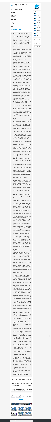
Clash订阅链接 (15, 10)
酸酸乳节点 (35, 46)
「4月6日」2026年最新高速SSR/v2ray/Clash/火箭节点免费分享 (39, 20)
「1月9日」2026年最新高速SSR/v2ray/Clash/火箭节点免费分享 (39, 28)
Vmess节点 (25, 395)
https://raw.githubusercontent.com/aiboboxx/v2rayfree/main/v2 (16, 29)
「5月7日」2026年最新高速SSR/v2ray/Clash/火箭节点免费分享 (39, 18)
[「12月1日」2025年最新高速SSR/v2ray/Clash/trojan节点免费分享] (35, 32)
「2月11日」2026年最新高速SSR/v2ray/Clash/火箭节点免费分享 (39, 25)
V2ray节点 (17, 395)
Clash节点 (37, 39)
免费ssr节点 (16, 396)
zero (16, 388)
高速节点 (40, 46)
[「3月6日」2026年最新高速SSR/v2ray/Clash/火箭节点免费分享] (35, 22)
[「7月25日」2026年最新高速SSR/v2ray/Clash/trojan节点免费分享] (35, 12)
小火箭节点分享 (30, 396)
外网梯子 (24, 396)
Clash (35, 39)
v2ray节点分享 (20, 395)
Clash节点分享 (40, 39)
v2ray (14, 395)
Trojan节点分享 (12, 395)
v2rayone (11, 5)
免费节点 (18, 5)
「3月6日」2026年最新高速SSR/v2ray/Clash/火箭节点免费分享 (39, 23)
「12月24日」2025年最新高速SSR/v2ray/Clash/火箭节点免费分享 (39, 30)
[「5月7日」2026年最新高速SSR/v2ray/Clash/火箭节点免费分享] (35, 17)
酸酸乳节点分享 (37, 46)
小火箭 (27, 396)
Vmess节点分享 (28, 395)
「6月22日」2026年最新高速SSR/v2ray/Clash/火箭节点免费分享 (39, 15)
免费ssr (14, 396)
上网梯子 (11, 396)
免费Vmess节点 (19, 396)
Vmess (22, 395)
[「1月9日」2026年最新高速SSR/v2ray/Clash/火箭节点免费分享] (35, 27)
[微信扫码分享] (27, 421)
